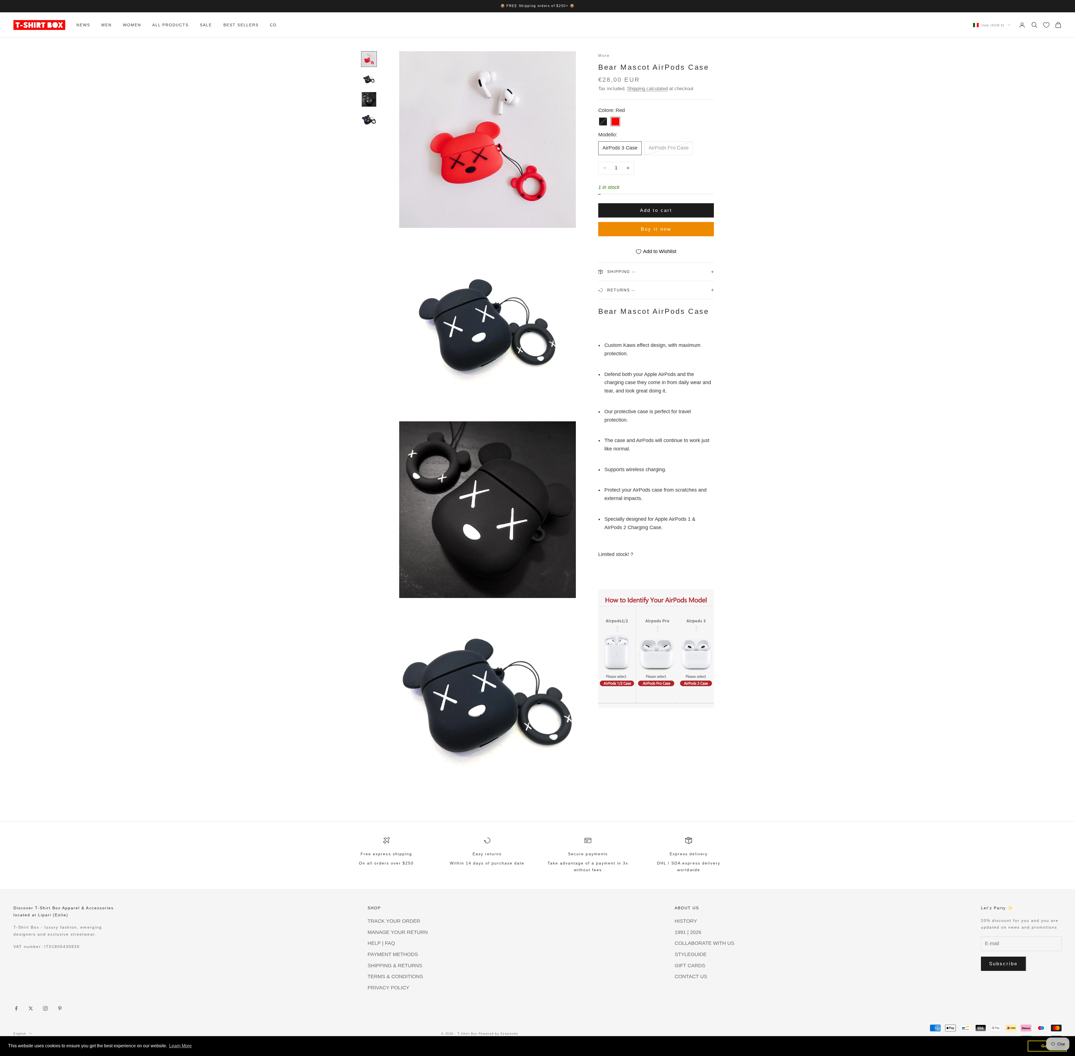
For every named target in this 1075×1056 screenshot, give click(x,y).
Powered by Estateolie (498, 1033)
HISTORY (686, 921)
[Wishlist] (1046, 25)
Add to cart (656, 210)
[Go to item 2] (369, 79)
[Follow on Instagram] (45, 1008)
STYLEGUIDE (691, 954)
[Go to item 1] (369, 59)
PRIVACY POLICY (388, 987)
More (604, 55)
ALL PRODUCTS (170, 25)
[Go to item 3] (369, 99)
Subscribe (1003, 963)
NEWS (83, 25)
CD (273, 25)
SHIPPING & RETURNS (395, 965)
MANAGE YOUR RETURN (398, 932)
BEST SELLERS (241, 25)
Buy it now (656, 229)
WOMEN (132, 25)
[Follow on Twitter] (31, 1008)
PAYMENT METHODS (393, 954)
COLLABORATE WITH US (704, 943)
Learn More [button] (180, 1045)
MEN (106, 25)
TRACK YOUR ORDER (394, 921)
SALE (206, 25)
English (19, 1033)
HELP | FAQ (381, 943)
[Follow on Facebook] (16, 1008)
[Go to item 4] (369, 119)
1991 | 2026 (688, 932)
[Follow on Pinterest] (60, 1008)
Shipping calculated (647, 88)
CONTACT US (691, 976)
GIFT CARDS (690, 965)
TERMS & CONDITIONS (395, 976)
